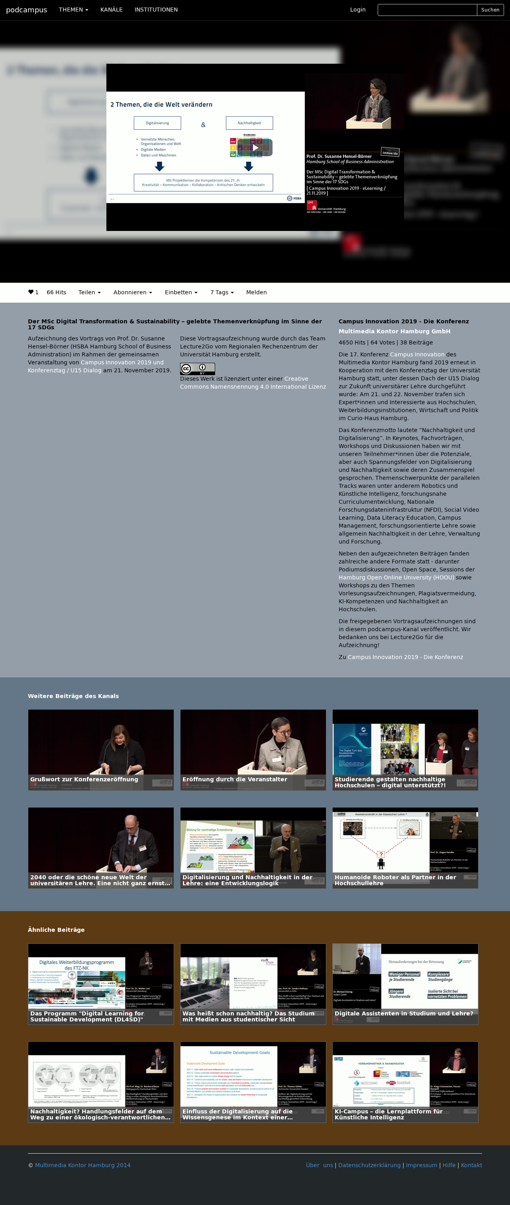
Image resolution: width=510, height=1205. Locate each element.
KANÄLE (111, 9)
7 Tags (220, 292)
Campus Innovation (417, 354)
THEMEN (71, 9)
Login (358, 9)
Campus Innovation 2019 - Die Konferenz (405, 657)
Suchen (490, 10)
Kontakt (471, 1165)
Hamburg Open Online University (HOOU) (396, 577)
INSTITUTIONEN (156, 9)
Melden (256, 292)
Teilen (87, 292)
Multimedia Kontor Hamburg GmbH (395, 331)
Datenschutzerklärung (369, 1165)
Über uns (319, 1165)
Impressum (421, 1165)
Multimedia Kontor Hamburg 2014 (83, 1165)
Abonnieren (131, 292)
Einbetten (179, 292)
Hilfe (449, 1165)
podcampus (26, 10)
